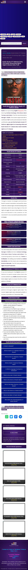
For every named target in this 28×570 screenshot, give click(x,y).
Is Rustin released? (9, 346)
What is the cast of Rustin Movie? (12, 375)
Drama (15, 72)
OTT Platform (4, 75)
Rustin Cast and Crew (8, 140)
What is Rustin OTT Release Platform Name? (14, 351)
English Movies (21, 72)
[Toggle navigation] (25, 2)
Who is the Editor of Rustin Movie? (13, 395)
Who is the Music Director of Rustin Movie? (14, 385)
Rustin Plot (5, 139)
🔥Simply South (4, 36)
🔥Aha (23, 36)
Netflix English (17, 73)
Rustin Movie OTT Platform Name (10, 143)
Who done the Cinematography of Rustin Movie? (14, 400)
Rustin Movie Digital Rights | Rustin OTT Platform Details (13, 135)
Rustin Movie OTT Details (8, 137)
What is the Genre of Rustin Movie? (13, 380)
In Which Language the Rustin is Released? (14, 369)
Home (4, 53)
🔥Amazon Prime (16, 36)
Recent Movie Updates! (14, 447)
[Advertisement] (14, 19)
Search (24, 43)
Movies (9, 53)
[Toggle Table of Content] (23, 133)
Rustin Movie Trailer (9, 146)
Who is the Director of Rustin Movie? (13, 390)
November (23, 73)
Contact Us (5, 549)
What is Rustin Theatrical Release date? (14, 363)
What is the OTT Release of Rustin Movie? (14, 357)
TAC (15, 551)
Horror (8, 73)
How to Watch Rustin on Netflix (10, 148)
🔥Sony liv (18, 34)
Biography (11, 72)
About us (11, 549)
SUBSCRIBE (14, 433)
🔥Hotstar (3, 38)
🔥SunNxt (13, 34)
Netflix (12, 73)
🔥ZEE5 (8, 34)
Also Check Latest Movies (12, 142)
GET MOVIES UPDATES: (9, 425)
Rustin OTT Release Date (10, 145)
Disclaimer (17, 549)
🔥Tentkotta (3, 34)
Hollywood (4, 73)
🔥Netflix (10, 36)
